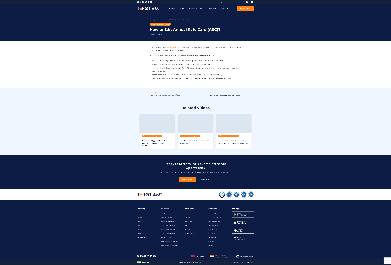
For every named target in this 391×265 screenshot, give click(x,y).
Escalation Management (168, 233)
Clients (139, 229)
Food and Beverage (214, 221)
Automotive (212, 237)
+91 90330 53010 (226, 257)
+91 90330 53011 (223, 255)
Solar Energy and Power (215, 213)
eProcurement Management (160, 24)
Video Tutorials (160, 20)
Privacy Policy (235, 262)
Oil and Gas (211, 233)
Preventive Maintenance (168, 225)
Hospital (210, 245)
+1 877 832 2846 (200, 256)
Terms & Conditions (247, 262)
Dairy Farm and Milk (214, 217)
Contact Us (224, 8)
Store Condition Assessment (169, 229)
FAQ (186, 225)
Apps (138, 225)
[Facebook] (140, 2)
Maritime (211, 241)
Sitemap (187, 229)
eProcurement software (172, 47)
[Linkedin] (146, 2)
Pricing (202, 8)
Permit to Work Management (169, 241)
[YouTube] (148, 2)
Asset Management (166, 217)
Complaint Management (168, 221)
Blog (186, 213)
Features (139, 217)
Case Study (188, 217)
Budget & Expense (166, 237)
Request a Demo (187, 179)
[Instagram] (138, 2)
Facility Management (167, 213)
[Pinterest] (151, 2)
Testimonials (188, 221)
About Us (172, 8)
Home (151, 20)
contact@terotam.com (247, 256)
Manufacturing (212, 229)
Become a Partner (142, 237)
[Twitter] (143, 2)
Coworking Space (213, 225)
